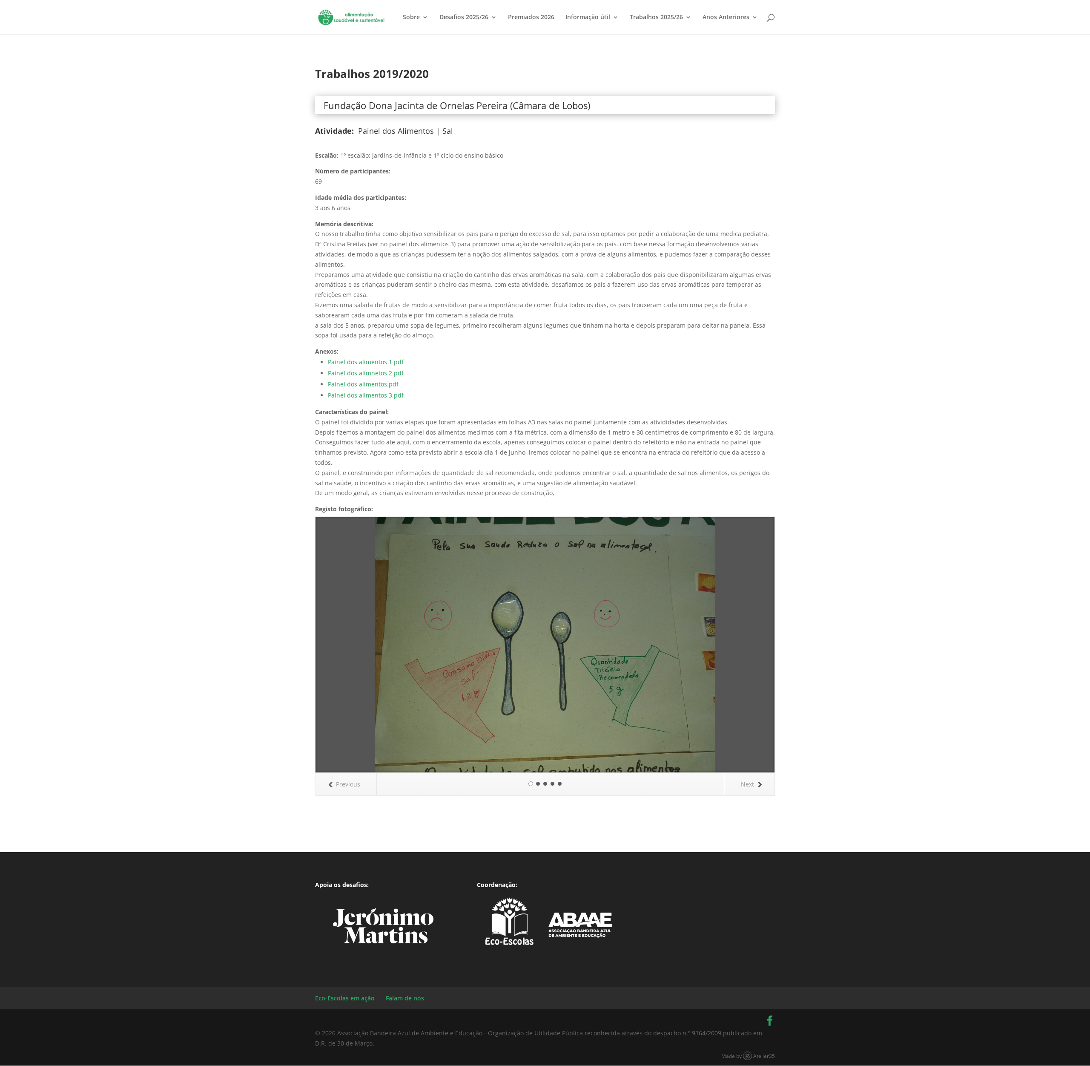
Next (747, 784)
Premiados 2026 (531, 17)
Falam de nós (405, 998)
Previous (348, 784)
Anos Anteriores (726, 17)
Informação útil (587, 17)
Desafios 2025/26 (463, 17)
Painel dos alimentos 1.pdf (366, 362)
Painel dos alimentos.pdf (363, 384)
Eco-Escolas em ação (345, 998)
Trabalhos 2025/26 (656, 17)
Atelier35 (764, 1055)
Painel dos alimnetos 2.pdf (366, 373)
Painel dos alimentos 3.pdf (366, 395)
